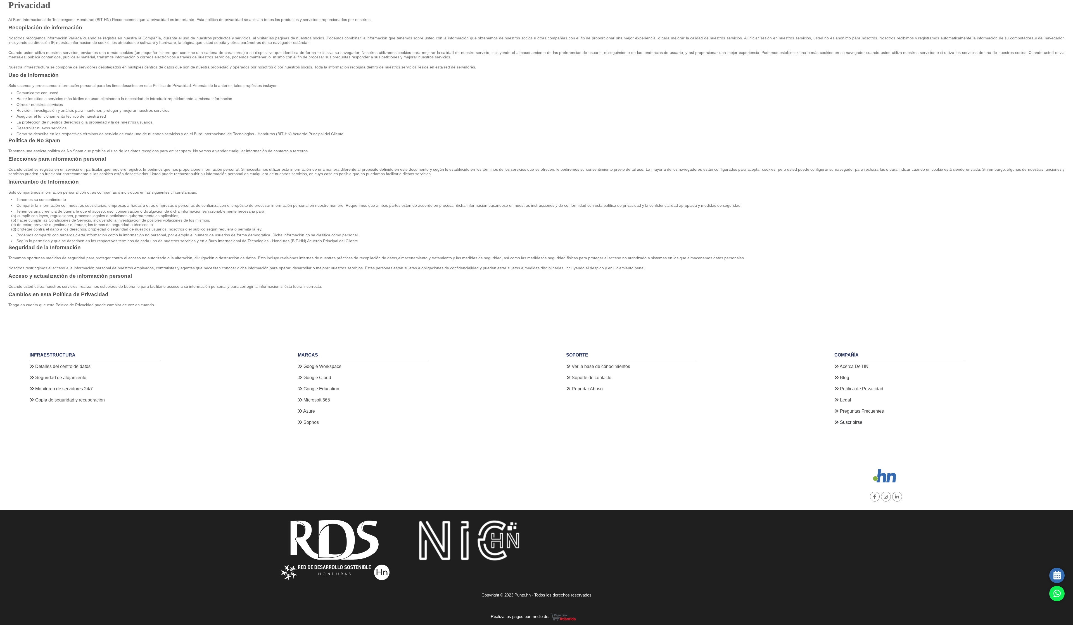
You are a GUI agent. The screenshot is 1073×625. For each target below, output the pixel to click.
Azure (308, 411)
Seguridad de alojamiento (60, 377)
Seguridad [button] (215, 12)
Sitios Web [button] (131, 12)
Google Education (320, 388)
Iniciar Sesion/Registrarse (979, 12)
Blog (288, 12)
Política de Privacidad (861, 388)
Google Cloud (316, 377)
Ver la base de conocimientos (600, 366)
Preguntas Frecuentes (861, 411)
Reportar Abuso (587, 388)
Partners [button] (306, 12)
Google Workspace (321, 366)
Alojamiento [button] (162, 12)
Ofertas (272, 12)
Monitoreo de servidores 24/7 (63, 388)
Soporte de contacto (591, 377)
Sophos (310, 422)
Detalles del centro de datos (62, 366)
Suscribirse (851, 422)
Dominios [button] (102, 12)
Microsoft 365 (316, 400)
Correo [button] (189, 12)
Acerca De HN (853, 366)
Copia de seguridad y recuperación (69, 400)
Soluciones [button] (245, 12)
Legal (845, 400)
